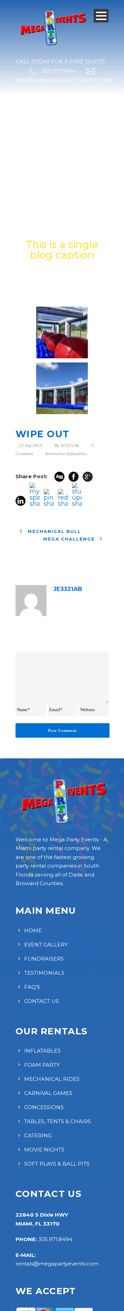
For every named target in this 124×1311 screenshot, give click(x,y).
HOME (33, 930)
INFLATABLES (42, 1050)
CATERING (38, 1135)
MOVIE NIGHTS (44, 1149)
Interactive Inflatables (66, 453)
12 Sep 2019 (30, 445)
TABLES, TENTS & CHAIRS (57, 1121)
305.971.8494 (55, 1239)
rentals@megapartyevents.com (57, 1263)
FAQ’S (32, 987)
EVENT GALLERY (46, 944)
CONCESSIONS (44, 1107)
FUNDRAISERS (44, 958)
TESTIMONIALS (44, 973)
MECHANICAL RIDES (52, 1079)
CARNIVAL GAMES (48, 1093)
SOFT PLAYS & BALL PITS (57, 1163)
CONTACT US (41, 1001)
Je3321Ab (69, 445)
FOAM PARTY (42, 1065)
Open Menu (101, 15)
